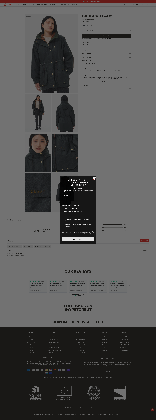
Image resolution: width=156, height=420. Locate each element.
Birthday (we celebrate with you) (72, 211)
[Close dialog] (94, 178)
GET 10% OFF (78, 239)
